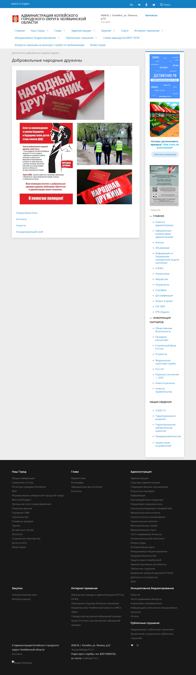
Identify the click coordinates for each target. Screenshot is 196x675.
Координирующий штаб (29, 231)
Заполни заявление (165, 154)
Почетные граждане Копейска (29, 486)
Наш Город (37, 30)
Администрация (81, 30)
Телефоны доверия (22, 521)
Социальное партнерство (26, 538)
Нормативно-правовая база (146, 603)
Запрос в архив (163, 301)
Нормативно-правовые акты (146, 504)
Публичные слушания (79, 37)
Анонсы (159, 242)
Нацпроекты (162, 284)
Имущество (161, 279)
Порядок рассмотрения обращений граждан (96, 616)
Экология (17, 534)
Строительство (20, 517)
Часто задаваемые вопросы (146, 534)
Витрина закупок (21, 599)
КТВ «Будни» (162, 311)
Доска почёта (19, 542)
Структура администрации (145, 482)
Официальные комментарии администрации (164, 234)
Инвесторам (97, 45)
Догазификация (164, 295)
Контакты (151, 15)
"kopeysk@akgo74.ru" (82, 649)
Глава (57, 30)
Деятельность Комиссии (144, 577)
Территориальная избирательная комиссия (165, 427)
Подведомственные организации (149, 486)
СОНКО (159, 268)
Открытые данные (22, 508)
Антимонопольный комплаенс (148, 538)
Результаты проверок (143, 491)
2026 (133, 581)
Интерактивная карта (142, 547)
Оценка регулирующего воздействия (151, 508)
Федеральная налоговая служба (165, 362)
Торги (124, 30)
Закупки (106, 30)
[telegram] (153, 4)
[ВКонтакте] (139, 4)
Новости (21, 225)
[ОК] (146, 4)
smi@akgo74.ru (90, 658)
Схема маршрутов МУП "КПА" (121, 37)
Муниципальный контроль (145, 512)
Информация (138, 495)
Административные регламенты (148, 564)
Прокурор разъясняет (161, 338)
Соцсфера (160, 290)
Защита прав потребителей (163, 444)
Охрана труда (138, 542)
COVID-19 (160, 410)
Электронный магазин (24, 594)
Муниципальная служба (144, 525)
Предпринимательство (168, 436)
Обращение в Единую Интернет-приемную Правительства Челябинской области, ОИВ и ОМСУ (96, 608)
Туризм (16, 525)
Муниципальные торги (143, 529)
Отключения (162, 273)
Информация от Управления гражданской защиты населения (167, 258)
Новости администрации (164, 223)
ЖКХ (14, 491)
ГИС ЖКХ (160, 306)
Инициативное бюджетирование (35, 37)
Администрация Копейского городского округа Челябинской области (53, 19)
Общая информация (23, 478)
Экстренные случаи (23, 529)
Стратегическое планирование (148, 517)
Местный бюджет (21, 499)
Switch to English (20, 3)
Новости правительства (163, 390)
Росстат (159, 369)
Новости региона (165, 383)
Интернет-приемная (146, 30)
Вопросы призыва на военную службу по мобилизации (49, 45)
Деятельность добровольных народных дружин (35, 53)
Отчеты (135, 616)
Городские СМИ (20, 512)
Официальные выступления (86, 486)
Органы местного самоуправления (31, 504)
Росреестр (161, 354)
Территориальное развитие (165, 417)
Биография (77, 482)
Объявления (162, 247)
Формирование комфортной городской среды (38, 495)
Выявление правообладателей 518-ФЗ (152, 573)
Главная (20, 30)
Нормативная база (26, 212)
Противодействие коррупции (147, 499)
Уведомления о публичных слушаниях (152, 629)
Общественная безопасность (163, 330)
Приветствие (78, 478)
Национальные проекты (144, 521)
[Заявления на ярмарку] (165, 119)
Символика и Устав (22, 482)
